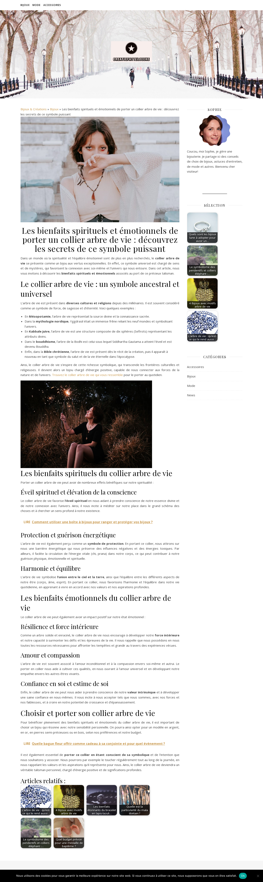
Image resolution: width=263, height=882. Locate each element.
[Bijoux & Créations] (131, 51)
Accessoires (52, 5)
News (191, 395)
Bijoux (25, 5)
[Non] (258, 876)
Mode (36, 5)
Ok (243, 875)
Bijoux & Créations (34, 109)
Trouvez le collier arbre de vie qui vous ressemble (87, 375)
